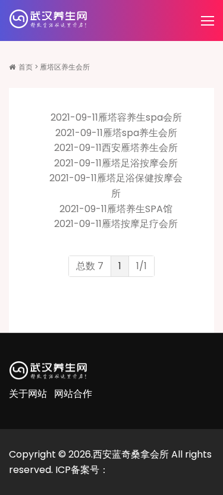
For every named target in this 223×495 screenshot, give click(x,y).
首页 (25, 67)
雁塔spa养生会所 (140, 133)
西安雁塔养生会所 (140, 148)
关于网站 (28, 394)
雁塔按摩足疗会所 (140, 224)
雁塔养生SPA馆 (139, 209)
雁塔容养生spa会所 (140, 117)
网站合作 (73, 394)
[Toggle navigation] (209, 21)
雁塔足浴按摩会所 (140, 163)
